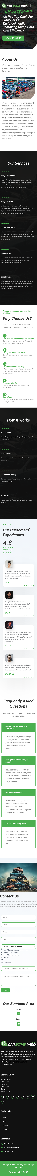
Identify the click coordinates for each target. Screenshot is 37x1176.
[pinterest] (33, 1097)
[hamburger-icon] (32, 5)
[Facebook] (3, 1097)
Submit (5, 990)
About (4, 1121)
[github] (28, 1097)
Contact (5, 1129)
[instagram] (3, 1102)
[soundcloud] (23, 1097)
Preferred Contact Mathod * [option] (10, 955)
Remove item (23, 950)
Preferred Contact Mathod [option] (10, 952)
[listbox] (18, 953)
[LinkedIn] (13, 1097)
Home (4, 1117)
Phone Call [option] (4, 957)
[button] (18, 1013)
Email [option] (3, 960)
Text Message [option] (6, 962)
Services (5, 1125)
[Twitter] (8, 1097)
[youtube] (18, 1097)
